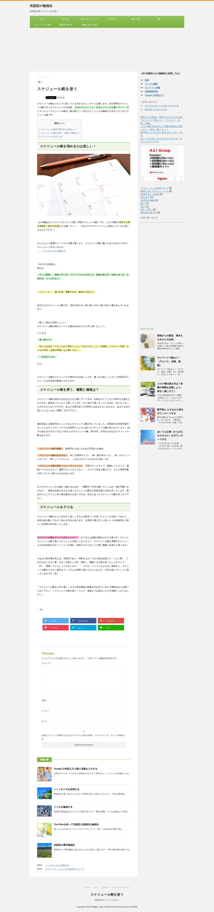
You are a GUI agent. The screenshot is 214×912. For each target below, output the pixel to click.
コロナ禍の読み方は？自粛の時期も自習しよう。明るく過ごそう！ (170, 387)
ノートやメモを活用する (53, 251)
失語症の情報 (147, 200)
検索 (147, 80)
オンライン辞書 (152, 87)
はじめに (66, 19)
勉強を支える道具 (89, 25)
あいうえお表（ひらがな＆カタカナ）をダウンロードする (170, 435)
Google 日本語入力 (154, 95)
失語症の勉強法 (41, 6)
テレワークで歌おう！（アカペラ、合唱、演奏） (169, 361)
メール (45, 711)
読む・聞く (136, 19)
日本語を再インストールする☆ (107, 900)
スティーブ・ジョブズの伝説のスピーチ (64, 869)
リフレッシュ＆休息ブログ (154, 188)
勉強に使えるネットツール (154, 191)
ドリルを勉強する (63, 807)
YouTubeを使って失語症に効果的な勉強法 (76, 824)
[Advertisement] (107, 49)
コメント (46, 663)
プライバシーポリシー (121, 887)
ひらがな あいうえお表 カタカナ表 (162, 105)
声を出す (113, 19)
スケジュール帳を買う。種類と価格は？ (59, 133)
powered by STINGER (129, 907)
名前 (44, 700)
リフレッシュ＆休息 (42, 25)
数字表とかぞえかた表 (156, 109)
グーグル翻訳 (151, 84)
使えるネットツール (89, 19)
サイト (44, 721)
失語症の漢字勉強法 (64, 845)
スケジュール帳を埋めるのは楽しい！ (58, 129)
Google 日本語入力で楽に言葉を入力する (75, 769)
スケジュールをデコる (50, 136)
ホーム (86, 887)
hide (62, 123)
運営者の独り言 (66, 25)
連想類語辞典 (151, 91)
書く (160, 19)
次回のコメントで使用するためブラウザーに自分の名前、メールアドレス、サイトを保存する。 (83, 737)
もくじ (42, 19)
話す (142, 206)
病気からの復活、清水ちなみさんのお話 (161, 117)
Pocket (60, 97)
